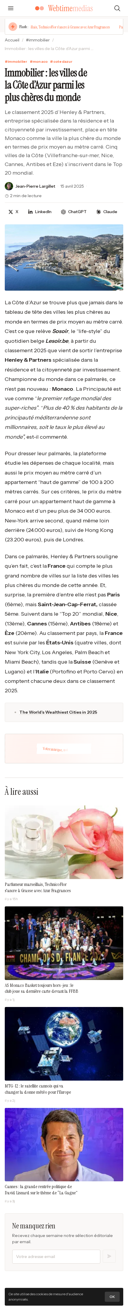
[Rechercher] (117, 8)
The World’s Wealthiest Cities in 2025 (58, 712)
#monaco (39, 61)
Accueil (12, 40)
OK (112, 1296)
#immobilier (38, 40)
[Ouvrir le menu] (11, 8)
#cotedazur (61, 61)
